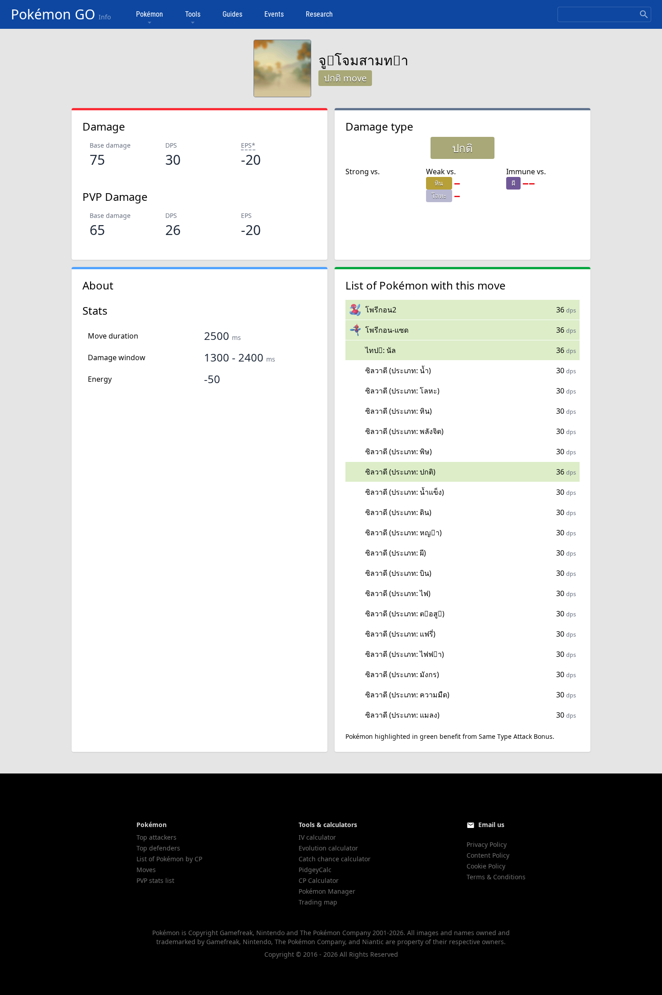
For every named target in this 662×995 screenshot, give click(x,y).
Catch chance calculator (335, 859)
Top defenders (158, 848)
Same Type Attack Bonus (516, 736)
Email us (491, 824)
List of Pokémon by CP (169, 859)
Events (274, 14)
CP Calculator (319, 880)
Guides (232, 14)
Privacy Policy (487, 844)
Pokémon (149, 14)
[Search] (644, 14)
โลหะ (439, 195)
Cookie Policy (486, 866)
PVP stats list (155, 880)
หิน (439, 183)
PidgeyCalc (315, 869)
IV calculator (317, 837)
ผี (513, 183)
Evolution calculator (328, 848)
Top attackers (156, 837)
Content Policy (488, 855)
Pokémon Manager (327, 891)
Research (319, 14)
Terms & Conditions (496, 877)
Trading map (318, 902)
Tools (192, 14)
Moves (146, 869)
